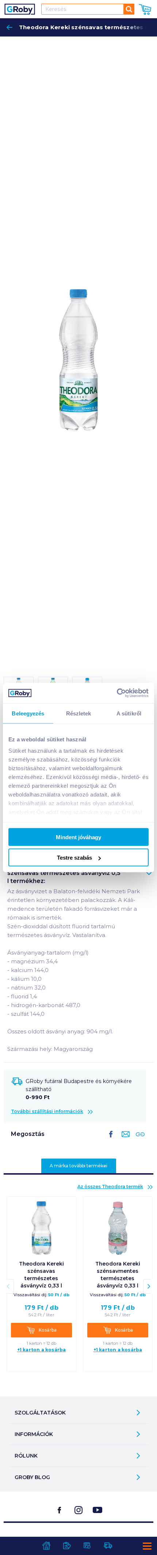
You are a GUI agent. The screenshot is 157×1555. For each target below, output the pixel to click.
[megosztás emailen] (124, 1140)
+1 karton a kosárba (41, 1349)
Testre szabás (74, 858)
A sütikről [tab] (128, 713)
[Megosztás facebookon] (111, 1140)
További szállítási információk (47, 1111)
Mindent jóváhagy (78, 837)
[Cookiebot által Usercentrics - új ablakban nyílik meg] (117, 693)
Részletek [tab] (78, 713)
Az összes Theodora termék (110, 1186)
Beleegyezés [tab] (28, 713)
